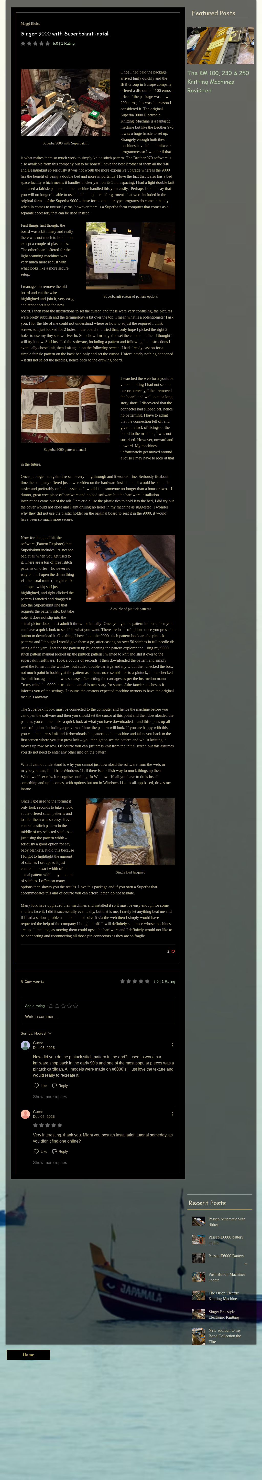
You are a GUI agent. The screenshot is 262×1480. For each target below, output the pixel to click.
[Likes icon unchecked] (36, 1086)
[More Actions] (172, 1045)
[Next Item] (245, 46)
